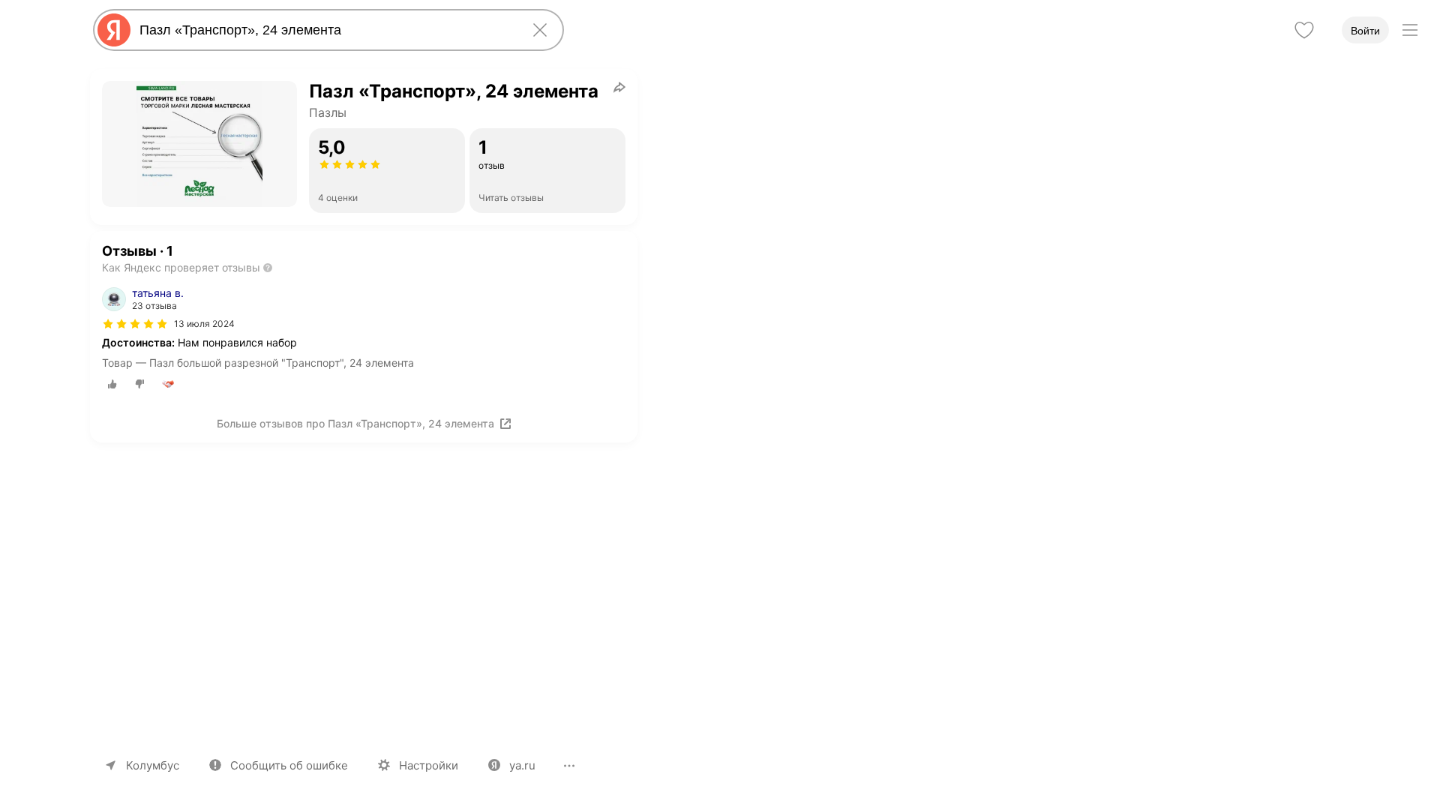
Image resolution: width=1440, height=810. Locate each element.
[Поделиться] (620, 87)
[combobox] (325, 30)
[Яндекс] (114, 30)
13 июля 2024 (204, 323)
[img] (135, 324)
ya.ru (522, 765)
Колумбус (152, 765)
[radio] (112, 384)
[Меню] (1410, 30)
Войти (1365, 31)
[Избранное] (1304, 30)
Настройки (428, 765)
